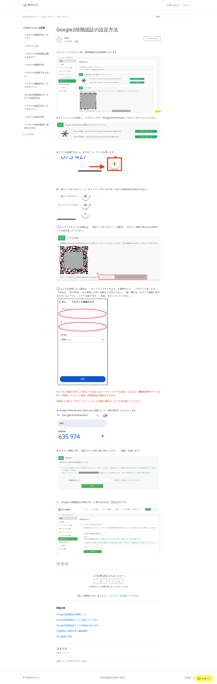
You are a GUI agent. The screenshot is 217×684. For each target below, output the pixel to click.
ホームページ (64, 52)
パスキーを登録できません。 (36, 74)
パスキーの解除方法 (34, 64)
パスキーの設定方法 (34, 116)
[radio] (100, 581)
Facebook (58, 564)
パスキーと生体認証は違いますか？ (36, 55)
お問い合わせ (173, 5)
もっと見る (28, 134)
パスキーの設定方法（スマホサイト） (36, 107)
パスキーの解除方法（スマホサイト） (36, 85)
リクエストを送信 (117, 595)
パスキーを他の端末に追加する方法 (36, 126)
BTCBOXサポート (30, 17)
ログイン (187, 5)
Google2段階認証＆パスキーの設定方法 (36, 96)
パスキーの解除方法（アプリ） (36, 36)
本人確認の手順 (64, 636)
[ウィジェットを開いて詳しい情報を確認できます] (204, 679)
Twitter (62, 564)
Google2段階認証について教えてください (77, 619)
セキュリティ (47, 17)
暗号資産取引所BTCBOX (112, 677)
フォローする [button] (152, 38)
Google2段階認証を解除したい (71, 614)
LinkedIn (67, 564)
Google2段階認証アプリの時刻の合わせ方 (77, 625)
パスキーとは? (31, 45)
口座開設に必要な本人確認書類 (71, 630)
